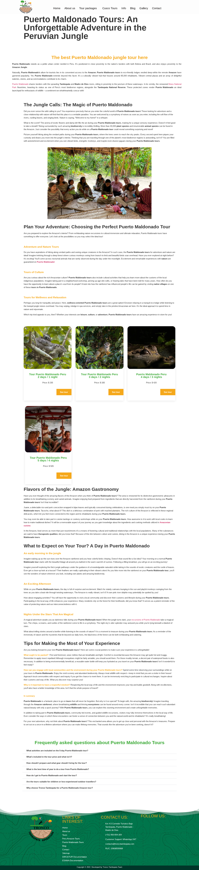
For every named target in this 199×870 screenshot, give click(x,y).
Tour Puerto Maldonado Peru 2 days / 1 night (47, 375)
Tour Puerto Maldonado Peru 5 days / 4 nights (48, 459)
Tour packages (88, 8)
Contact (156, 8)
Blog (132, 8)
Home (56, 8)
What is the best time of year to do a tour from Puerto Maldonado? (57, 769)
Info (123, 8)
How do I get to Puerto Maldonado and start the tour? (51, 775)
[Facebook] (143, 823)
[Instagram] (148, 823)
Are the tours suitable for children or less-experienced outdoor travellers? (61, 781)
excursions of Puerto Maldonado (145, 620)
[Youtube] (152, 823)
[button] (99, 751)
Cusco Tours (109, 8)
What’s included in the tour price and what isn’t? (49, 757)
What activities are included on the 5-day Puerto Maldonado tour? (57, 750)
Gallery (143, 8)
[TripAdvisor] (157, 823)
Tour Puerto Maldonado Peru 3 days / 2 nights (99, 375)
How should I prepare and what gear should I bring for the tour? (56, 763)
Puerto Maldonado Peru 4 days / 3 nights (151, 375)
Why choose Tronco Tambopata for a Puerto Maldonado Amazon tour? (59, 788)
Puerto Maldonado (20, 84)
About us (69, 8)
